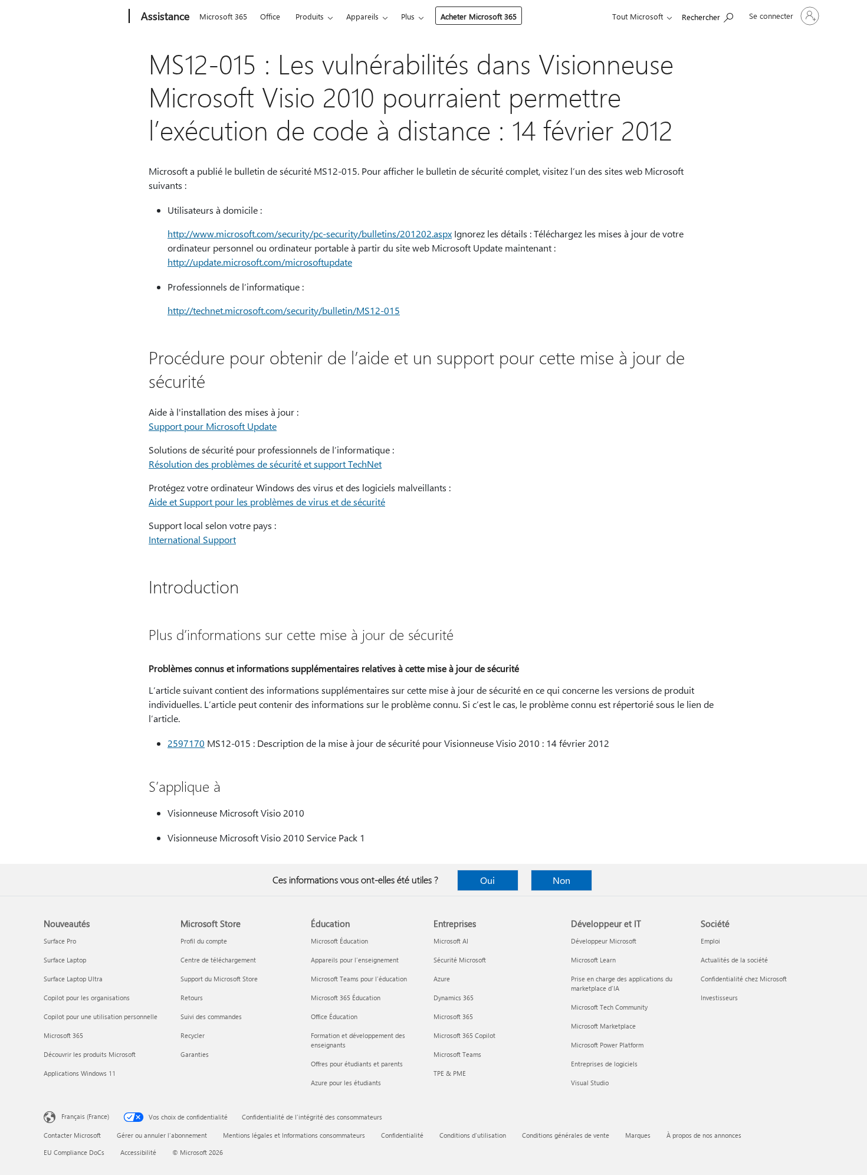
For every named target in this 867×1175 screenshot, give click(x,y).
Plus (408, 16)
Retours (191, 997)
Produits (309, 16)
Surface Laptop (65, 959)
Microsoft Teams (457, 1054)
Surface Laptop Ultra (73, 978)
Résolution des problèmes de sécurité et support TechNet (265, 464)
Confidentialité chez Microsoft (744, 978)
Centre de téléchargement (218, 959)
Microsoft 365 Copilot (464, 1035)
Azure (442, 978)
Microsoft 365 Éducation (345, 997)
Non (561, 880)
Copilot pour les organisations (87, 997)
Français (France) (85, 1116)
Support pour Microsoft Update (213, 426)
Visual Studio (590, 1082)
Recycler (192, 1035)
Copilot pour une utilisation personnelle (100, 1016)
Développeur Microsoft (603, 940)
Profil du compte (203, 940)
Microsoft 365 (223, 16)
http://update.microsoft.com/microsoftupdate (260, 262)
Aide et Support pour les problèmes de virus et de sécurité (267, 501)
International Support (192, 539)
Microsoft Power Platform (607, 1044)
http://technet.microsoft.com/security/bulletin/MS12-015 (284, 310)
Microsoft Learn (593, 959)
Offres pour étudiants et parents (357, 1063)
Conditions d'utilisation (472, 1135)
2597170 (186, 743)
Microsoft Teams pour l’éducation (359, 978)
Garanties (194, 1054)
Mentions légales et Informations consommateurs (294, 1135)
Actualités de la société (734, 959)
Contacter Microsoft (72, 1135)
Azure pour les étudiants (346, 1082)
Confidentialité (402, 1135)
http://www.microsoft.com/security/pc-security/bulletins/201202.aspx (310, 233)
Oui (487, 880)
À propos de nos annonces (703, 1135)
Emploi (710, 940)
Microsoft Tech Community (609, 1007)
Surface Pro (60, 940)
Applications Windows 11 (80, 1073)
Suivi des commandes (211, 1016)
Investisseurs (719, 997)
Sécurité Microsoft (460, 959)
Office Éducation (334, 1016)
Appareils (362, 16)
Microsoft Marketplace (603, 1025)
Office (270, 16)
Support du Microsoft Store (219, 978)
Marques (638, 1135)
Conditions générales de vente (565, 1135)
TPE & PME (450, 1073)
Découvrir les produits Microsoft (90, 1054)
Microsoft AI (451, 940)
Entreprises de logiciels (604, 1063)
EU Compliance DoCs (74, 1152)
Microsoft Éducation (339, 940)
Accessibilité (138, 1152)
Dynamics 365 (454, 997)
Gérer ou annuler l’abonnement (162, 1135)
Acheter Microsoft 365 (479, 16)
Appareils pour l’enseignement (355, 959)
